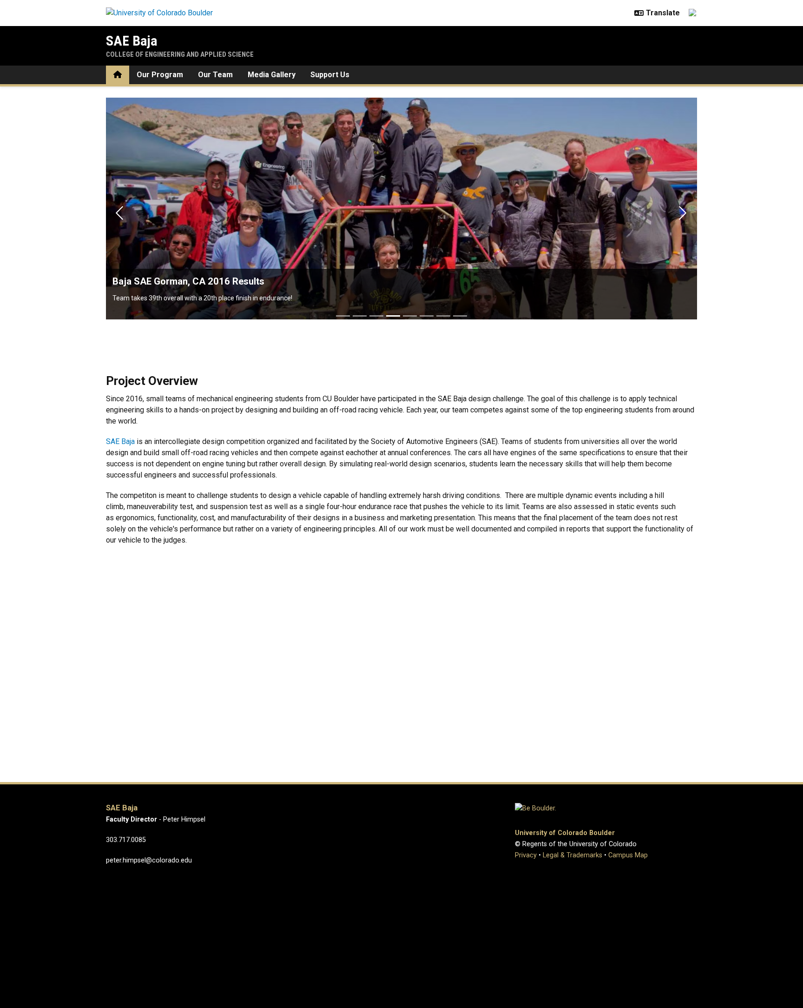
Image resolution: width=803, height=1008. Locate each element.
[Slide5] (410, 316)
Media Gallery (272, 74)
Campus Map (628, 855)
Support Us (329, 74)
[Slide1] (343, 316)
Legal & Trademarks (572, 855)
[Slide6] (427, 316)
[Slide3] (376, 316)
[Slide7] (443, 316)
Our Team (215, 74)
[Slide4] (393, 316)
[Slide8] (460, 316)
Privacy (526, 855)
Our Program (160, 74)
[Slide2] (360, 316)
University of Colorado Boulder (565, 833)
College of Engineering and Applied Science (180, 54)
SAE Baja (132, 41)
